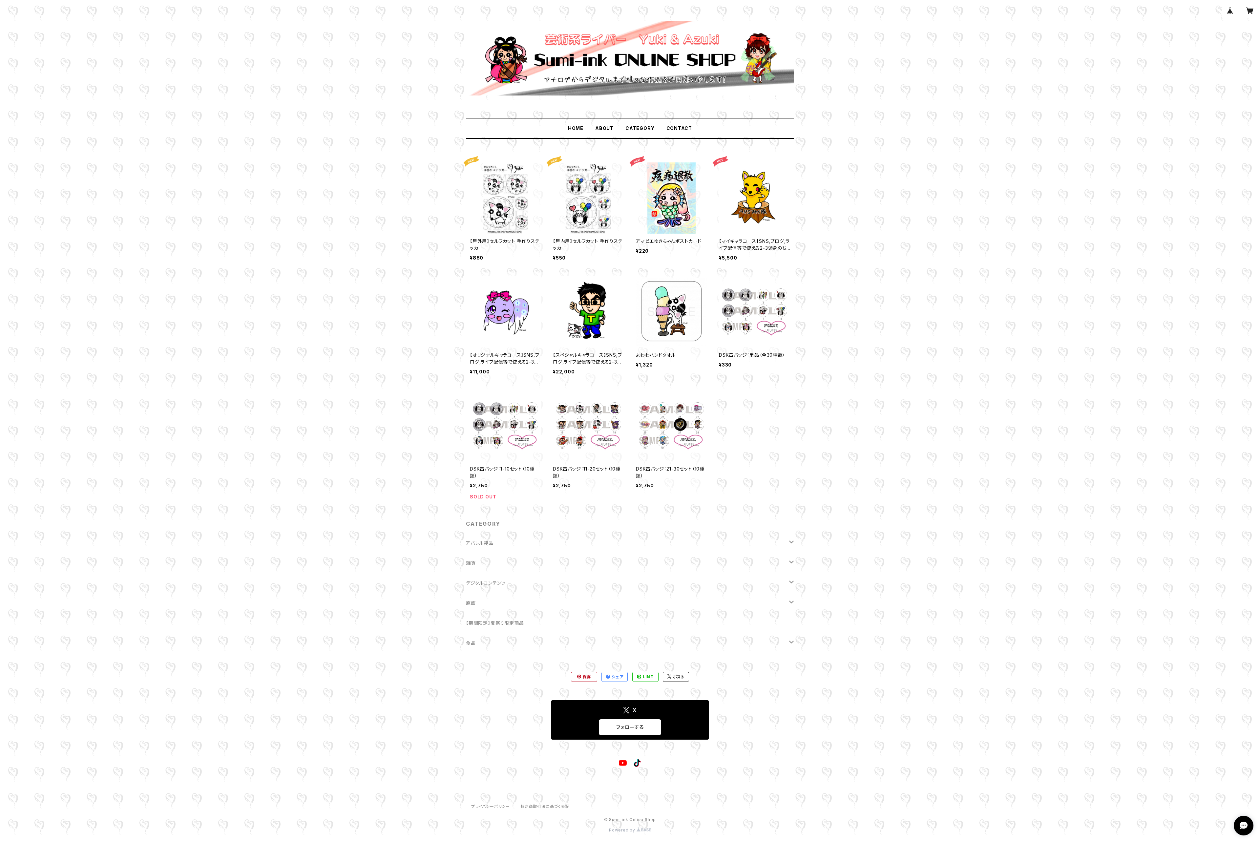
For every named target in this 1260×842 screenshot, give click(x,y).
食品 (471, 643)
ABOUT (604, 128)
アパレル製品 (480, 543)
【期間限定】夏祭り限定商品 (495, 623)
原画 (471, 603)
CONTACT (679, 128)
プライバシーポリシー (490, 806)
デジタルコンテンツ (486, 583)
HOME (575, 128)
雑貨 (471, 563)
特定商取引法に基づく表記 (545, 806)
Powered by (623, 830)
